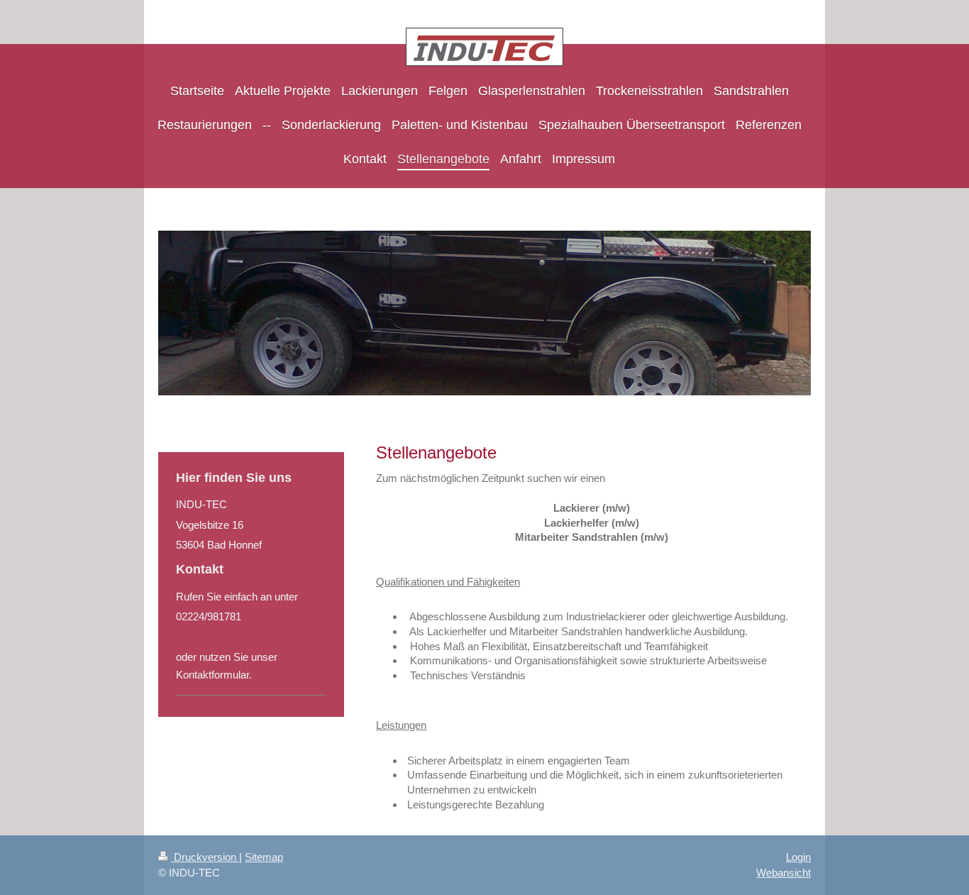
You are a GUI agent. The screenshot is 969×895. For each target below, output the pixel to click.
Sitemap (264, 857)
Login (798, 857)
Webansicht (783, 873)
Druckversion (205, 857)
